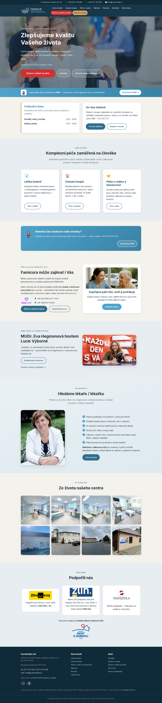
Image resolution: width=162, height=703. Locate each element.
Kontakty (115, 8)
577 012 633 (29, 670)
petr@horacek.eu (129, 690)
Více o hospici (74, 206)
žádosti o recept (50, 678)
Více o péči (114, 206)
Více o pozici (91, 457)
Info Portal (112, 668)
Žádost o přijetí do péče (61, 13)
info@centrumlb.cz (33, 673)
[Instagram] (23, 683)
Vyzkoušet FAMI (127, 244)
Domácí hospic (71, 8)
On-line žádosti (95, 126)
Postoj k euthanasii (115, 671)
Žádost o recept (80, 13)
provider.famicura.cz (66, 293)
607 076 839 (42, 670)
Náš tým (97, 8)
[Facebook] (29, 683)
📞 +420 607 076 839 (73, 2)
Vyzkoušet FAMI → (130, 92)
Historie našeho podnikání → (87, 73)
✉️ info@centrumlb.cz (113, 2)
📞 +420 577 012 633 (93, 2)
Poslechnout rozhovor (33, 360)
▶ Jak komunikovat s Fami (46, 298)
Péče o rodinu (85, 8)
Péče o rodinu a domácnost (81, 665)
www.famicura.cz (59, 309)
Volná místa (126, 8)
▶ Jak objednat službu (45, 303)
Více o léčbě (32, 206)
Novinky (106, 8)
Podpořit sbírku (111, 307)
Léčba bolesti (57, 8)
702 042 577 (103, 118)
